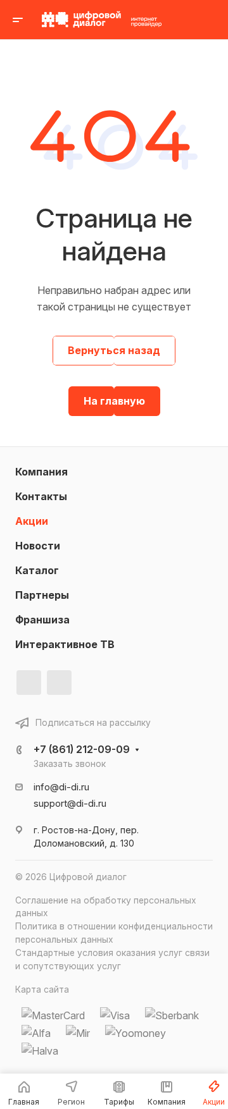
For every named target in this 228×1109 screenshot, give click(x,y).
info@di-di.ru (61, 787)
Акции (31, 521)
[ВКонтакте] (28, 682)
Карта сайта (42, 989)
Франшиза (42, 619)
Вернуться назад (114, 350)
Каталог (37, 570)
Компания (41, 471)
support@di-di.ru (70, 803)
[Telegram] (59, 682)
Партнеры (42, 595)
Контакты (41, 496)
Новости (37, 545)
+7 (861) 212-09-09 (82, 749)
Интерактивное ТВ (65, 644)
